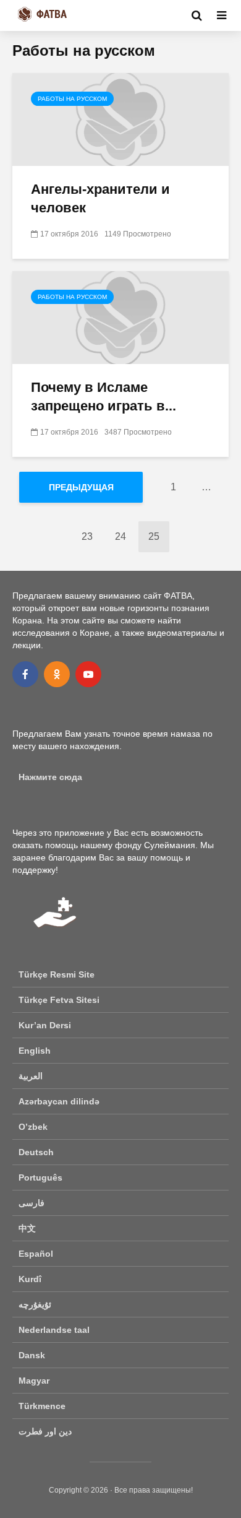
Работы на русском (72, 98)
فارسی (31, 1203)
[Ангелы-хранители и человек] (120, 118)
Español (36, 1254)
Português (40, 1177)
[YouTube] (88, 674)
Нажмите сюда (50, 777)
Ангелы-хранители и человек (100, 198)
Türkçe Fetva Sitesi (59, 1000)
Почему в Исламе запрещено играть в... (103, 397)
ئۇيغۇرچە (35, 1304)
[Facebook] (25, 674)
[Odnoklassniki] (57, 674)
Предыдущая (81, 487)
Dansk (32, 1355)
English (35, 1051)
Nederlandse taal (54, 1330)
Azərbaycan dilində (59, 1101)
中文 (27, 1228)
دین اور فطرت (45, 1431)
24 (120, 536)
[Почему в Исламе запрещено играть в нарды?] (120, 316)
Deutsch (36, 1152)
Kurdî (30, 1279)
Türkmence (42, 1406)
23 (87, 536)
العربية (31, 1076)
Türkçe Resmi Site (57, 974)
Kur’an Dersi (45, 1025)
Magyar (34, 1381)
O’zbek (33, 1127)
